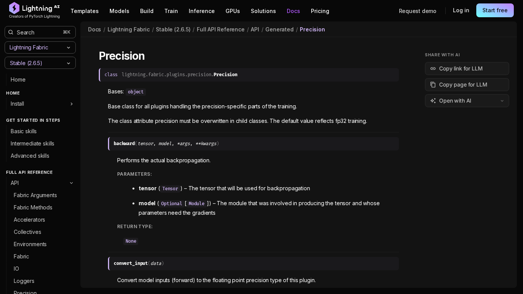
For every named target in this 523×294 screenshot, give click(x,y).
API (255, 29)
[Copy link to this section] (153, 56)
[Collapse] (71, 183)
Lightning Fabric (129, 29)
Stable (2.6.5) (173, 29)
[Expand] (71, 104)
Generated (279, 29)
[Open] (68, 63)
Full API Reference (220, 29)
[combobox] (34, 62)
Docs (94, 29)
